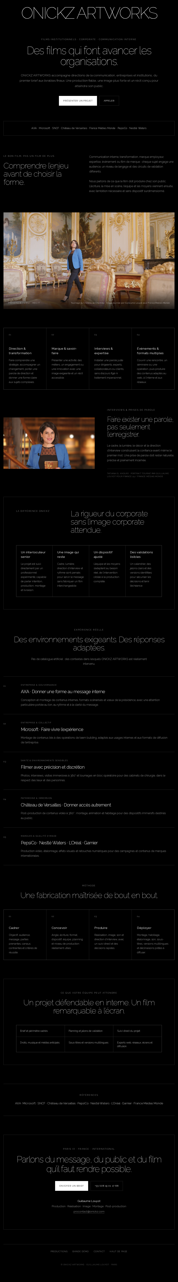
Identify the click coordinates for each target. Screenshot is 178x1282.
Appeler (109, 100)
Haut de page (118, 1251)
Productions (59, 1251)
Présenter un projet (78, 100)
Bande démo (80, 1251)
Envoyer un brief (71, 1186)
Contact (99, 1251)
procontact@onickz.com (89, 1211)
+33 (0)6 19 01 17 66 (107, 1186)
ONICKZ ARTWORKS (89, 13)
